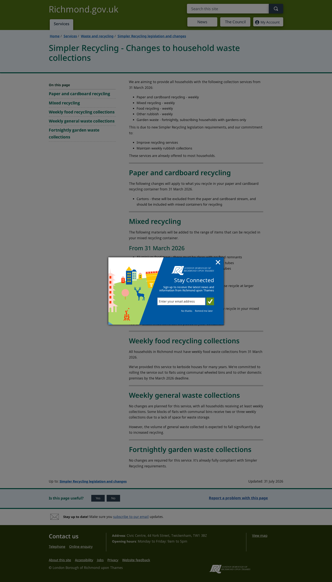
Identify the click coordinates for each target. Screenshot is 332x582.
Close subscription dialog (218, 263)
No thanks (186, 311)
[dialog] (166, 291)
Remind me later (204, 311)
